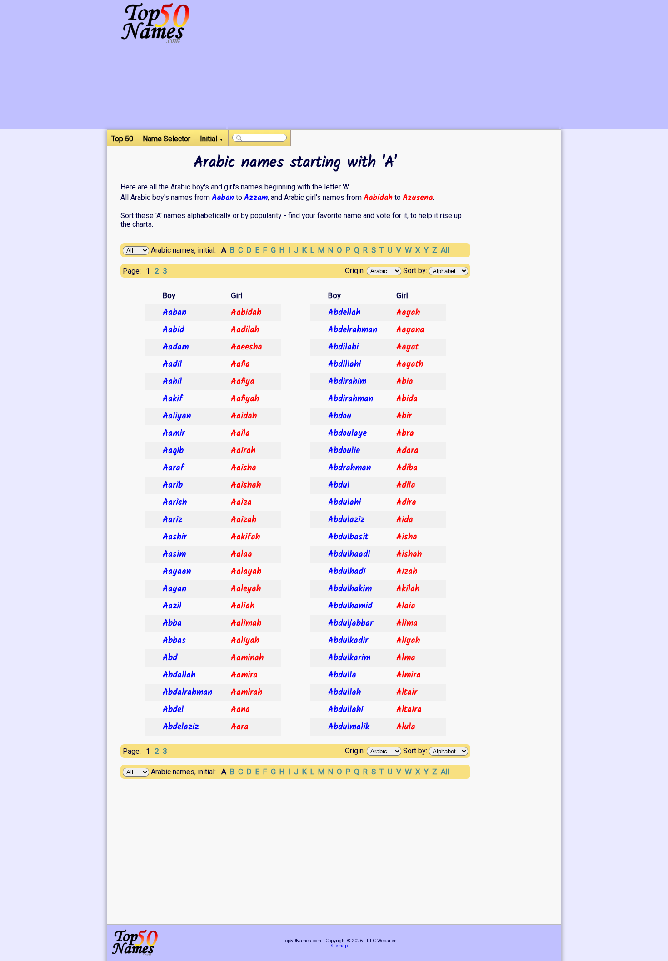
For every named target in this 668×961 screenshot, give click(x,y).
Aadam (176, 347)
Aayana (410, 330)
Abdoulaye (347, 433)
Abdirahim (347, 381)
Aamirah (246, 692)
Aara (240, 727)
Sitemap (339, 945)
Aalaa (241, 554)
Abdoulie (344, 451)
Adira (406, 502)
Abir (404, 416)
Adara (407, 451)
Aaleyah (246, 589)
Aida (404, 520)
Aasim (174, 554)
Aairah (243, 451)
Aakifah (245, 537)
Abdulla (342, 675)
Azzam (256, 197)
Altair (406, 692)
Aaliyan (177, 416)
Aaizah (243, 520)
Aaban (223, 197)
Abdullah (344, 692)
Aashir (175, 537)
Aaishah (246, 485)
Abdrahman (349, 468)
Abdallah (179, 675)
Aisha (406, 537)
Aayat (407, 347)
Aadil (172, 364)
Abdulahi (344, 502)
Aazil (172, 606)
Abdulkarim (349, 658)
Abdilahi (343, 347)
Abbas (174, 640)
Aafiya (242, 381)
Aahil (172, 381)
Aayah (408, 312)
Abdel (173, 710)
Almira (408, 675)
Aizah (406, 571)
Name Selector (166, 138)
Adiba (407, 468)
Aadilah (245, 330)
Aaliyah (245, 640)
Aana (240, 710)
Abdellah (344, 312)
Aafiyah (245, 399)
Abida (407, 399)
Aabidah (378, 197)
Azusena (418, 197)
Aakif (173, 399)
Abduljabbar (350, 623)
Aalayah (246, 571)
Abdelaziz (181, 727)
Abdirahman (350, 399)
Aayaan (177, 571)
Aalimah (246, 623)
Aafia (240, 364)
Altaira (409, 710)
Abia (404, 381)
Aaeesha (246, 347)
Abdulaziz (346, 520)
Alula (405, 727)
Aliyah (408, 640)
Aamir (174, 433)
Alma (405, 658)
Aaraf (173, 468)
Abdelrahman (352, 330)
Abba (172, 623)
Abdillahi (344, 364)
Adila (405, 485)
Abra (405, 433)
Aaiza (241, 502)
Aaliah (242, 606)
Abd (170, 658)
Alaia (405, 606)
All (445, 249)
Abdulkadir (348, 640)
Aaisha (243, 468)
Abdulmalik (348, 727)
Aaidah (244, 416)
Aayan (174, 589)
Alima (407, 623)
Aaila (240, 433)
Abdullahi (345, 710)
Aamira (244, 675)
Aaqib (173, 451)
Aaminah (247, 658)
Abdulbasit (348, 537)
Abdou (339, 416)
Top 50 (122, 138)
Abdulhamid (350, 606)
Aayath (409, 364)
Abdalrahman (187, 692)
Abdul (338, 485)
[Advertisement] (393, 65)
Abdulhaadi (349, 554)
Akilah (407, 589)
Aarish (175, 502)
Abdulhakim (350, 589)
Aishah (409, 554)
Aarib (173, 485)
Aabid (173, 330)
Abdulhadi (346, 571)
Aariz (172, 520)
